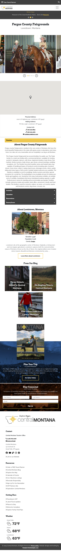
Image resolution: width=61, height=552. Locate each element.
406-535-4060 (31, 132)
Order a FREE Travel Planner (16, 467)
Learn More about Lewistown (30, 256)
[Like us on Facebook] (7, 453)
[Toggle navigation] (57, 8)
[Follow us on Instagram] (16, 453)
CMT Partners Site (12, 486)
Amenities (9, 194)
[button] (24, 75)
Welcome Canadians (13, 507)
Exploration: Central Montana (16, 488)
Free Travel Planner (10, 2)
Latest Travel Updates (14, 502)
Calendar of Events (13, 475)
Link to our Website (13, 457)
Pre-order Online (30, 378)
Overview (9, 140)
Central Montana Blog (14, 470)
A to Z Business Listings (14, 478)
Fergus (33, 241)
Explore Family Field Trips (15, 510)
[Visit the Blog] (13, 453)
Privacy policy (35, 545)
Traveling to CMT (12, 499)
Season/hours (10, 202)
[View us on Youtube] (10, 453)
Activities (9, 190)
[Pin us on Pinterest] (19, 453)
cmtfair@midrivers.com (31, 134)
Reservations (10, 198)
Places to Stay (11, 504)
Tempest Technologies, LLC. (30, 547)
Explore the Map (12, 472)
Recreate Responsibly (14, 480)
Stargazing (46, 15)
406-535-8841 (31, 129)
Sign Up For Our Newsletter (15, 483)
